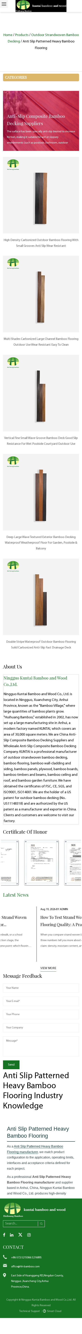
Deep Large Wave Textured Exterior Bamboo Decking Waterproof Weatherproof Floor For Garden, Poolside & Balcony (41, 543)
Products (21, 35)
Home (7, 35)
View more (14, 968)
